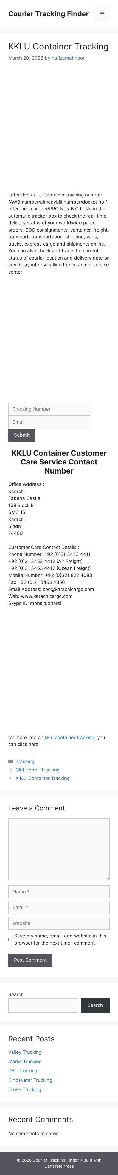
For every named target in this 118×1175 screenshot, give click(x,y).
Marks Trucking (25, 1061)
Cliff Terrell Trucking (38, 770)
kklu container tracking (69, 737)
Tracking (25, 761)
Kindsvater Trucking (30, 1080)
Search (16, 994)
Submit (22, 435)
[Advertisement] (59, 130)
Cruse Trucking (24, 1089)
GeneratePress (59, 1166)
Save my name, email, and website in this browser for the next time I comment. (60, 939)
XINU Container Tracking (43, 778)
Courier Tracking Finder (48, 14)
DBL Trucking (22, 1070)
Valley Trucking (24, 1052)
